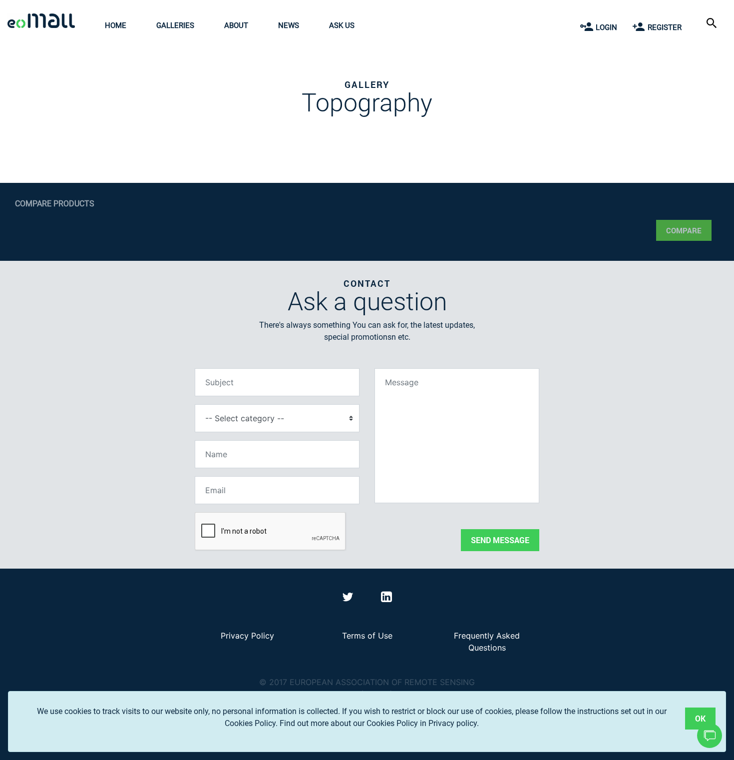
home (115, 25)
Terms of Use (367, 636)
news (288, 25)
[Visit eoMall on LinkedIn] (386, 599)
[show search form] (713, 22)
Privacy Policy (247, 636)
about (236, 25)
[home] (43, 22)
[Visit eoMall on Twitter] (349, 599)
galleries (175, 25)
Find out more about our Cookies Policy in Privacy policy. (379, 723)
